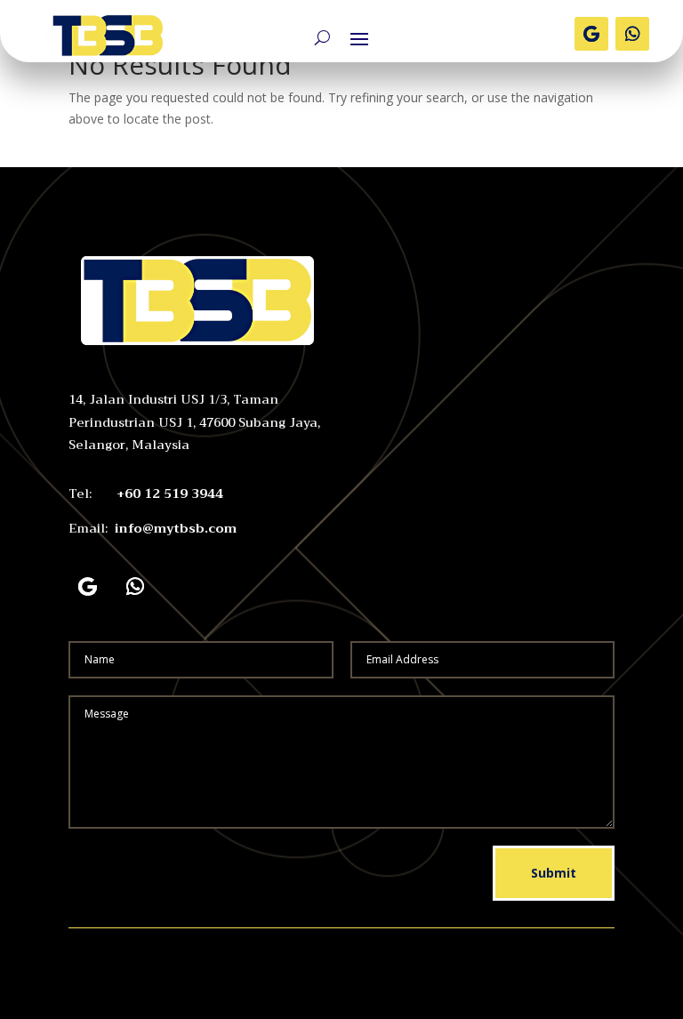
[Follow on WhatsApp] (632, 34)
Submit (553, 872)
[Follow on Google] (591, 34)
